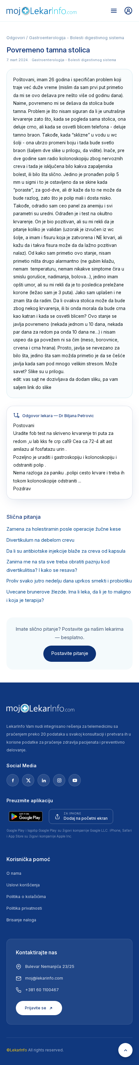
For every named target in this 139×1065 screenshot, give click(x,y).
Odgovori (15, 37)
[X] (28, 780)
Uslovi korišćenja (23, 884)
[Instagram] (59, 780)
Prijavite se (35, 1007)
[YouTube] (75, 780)
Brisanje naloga (21, 919)
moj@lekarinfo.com (44, 978)
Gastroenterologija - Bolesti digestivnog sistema (76, 37)
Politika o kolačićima (26, 896)
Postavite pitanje (69, 653)
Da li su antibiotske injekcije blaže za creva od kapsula (65, 551)
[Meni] (113, 10)
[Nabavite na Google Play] (25, 816)
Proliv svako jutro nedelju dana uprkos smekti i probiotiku (69, 581)
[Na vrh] (125, 1050)
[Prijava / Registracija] (128, 10)
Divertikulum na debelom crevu (40, 540)
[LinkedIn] (43, 780)
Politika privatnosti (24, 908)
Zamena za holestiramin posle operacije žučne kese (63, 529)
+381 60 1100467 (42, 989)
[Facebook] (12, 780)
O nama (13, 873)
